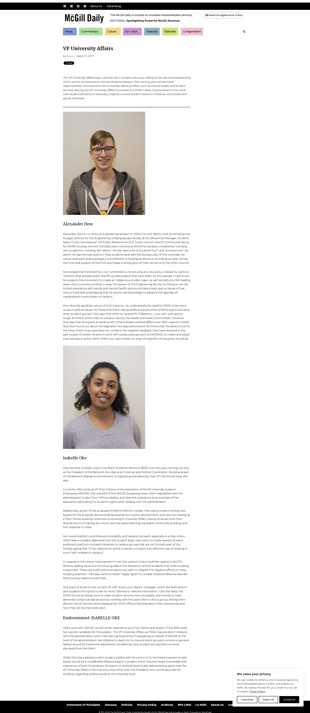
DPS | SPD (184, 704)
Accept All (289, 699)
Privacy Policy (257, 691)
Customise (247, 699)
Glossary (111, 704)
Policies (127, 704)
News (70, 56)
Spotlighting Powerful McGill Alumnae (153, 20)
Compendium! (192, 31)
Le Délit (201, 704)
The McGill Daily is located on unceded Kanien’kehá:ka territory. (151, 15)
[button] (73, 31)
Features (151, 31)
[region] (268, 688)
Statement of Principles (83, 704)
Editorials (170, 31)
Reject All (268, 699)
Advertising (114, 6)
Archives (167, 704)
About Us (96, 6)
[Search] (244, 31)
